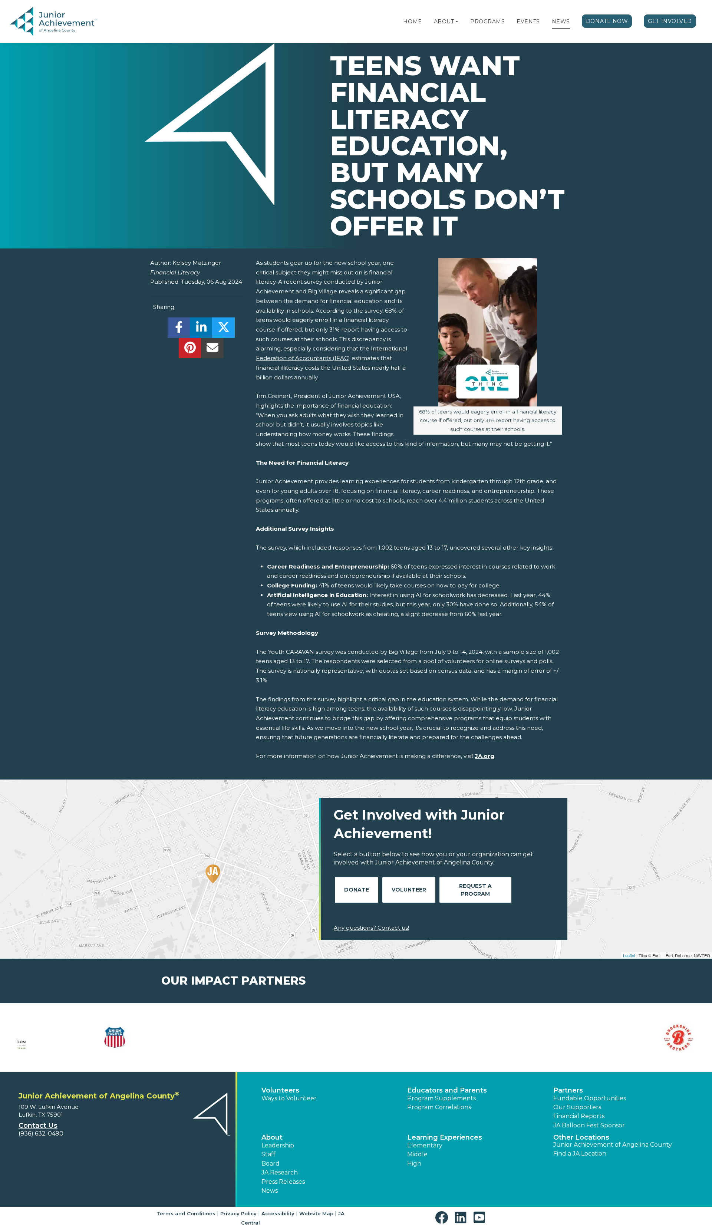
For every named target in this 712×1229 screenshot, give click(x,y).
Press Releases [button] (283, 1181)
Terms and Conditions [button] (185, 1213)
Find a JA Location (579, 1153)
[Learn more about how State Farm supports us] (528, 1037)
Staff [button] (268, 1154)
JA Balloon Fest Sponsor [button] (589, 1125)
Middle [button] (417, 1154)
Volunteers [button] (280, 1090)
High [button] (414, 1163)
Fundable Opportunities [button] (589, 1098)
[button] (456, 21)
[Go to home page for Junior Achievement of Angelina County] (54, 22)
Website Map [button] (316, 1213)
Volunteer (409, 889)
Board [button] (270, 1163)
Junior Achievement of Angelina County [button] (612, 1144)
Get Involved (670, 21)
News (561, 21)
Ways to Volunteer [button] (289, 1098)
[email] (212, 349)
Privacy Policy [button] (238, 1213)
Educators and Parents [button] (447, 1090)
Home (412, 21)
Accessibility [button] (277, 1213)
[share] (179, 329)
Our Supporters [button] (577, 1107)
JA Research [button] (279, 1172)
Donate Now (607, 21)
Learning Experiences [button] (444, 1137)
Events (528, 21)
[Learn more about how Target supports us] (643, 1037)
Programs (487, 21)
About (444, 21)
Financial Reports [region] (578, 1116)
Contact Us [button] (38, 1125)
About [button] (272, 1137)
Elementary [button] (424, 1145)
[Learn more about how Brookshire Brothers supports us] (69, 1037)
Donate (356, 889)
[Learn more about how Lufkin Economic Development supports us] (298, 1037)
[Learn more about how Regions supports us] (413, 1037)
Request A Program (475, 890)
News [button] (269, 1190)
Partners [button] (568, 1090)
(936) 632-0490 (41, 1133)
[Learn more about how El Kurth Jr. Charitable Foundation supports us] (183, 1037)
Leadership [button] (277, 1145)
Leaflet (629, 955)
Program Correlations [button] (439, 1107)
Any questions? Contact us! (371, 927)
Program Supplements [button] (441, 1098)
